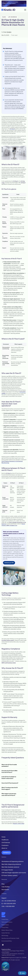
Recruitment (5, 889)
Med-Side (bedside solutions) (10, 867)
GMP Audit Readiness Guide (9, 662)
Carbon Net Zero (6, 933)
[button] (24, 10)
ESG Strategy (5, 935)
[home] (8, 10)
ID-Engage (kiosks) (7, 870)
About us (4, 848)
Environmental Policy (7, 941)
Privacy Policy (5, 927)
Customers (5, 845)
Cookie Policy (5, 919)
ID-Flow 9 (23, 182)
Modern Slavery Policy (7, 930)
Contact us (6, 852)
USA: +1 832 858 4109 (8, 906)
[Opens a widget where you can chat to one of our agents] (22, 973)
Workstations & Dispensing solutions (12, 861)
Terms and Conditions (7, 922)
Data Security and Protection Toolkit (10, 938)
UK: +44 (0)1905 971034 (9, 901)
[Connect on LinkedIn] (3, 945)
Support (4, 898)
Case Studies (5, 887)
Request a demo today (18, 823)
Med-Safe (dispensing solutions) (11, 864)
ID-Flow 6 (12, 128)
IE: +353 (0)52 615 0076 (9, 903)
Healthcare (5, 840)
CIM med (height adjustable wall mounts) (14, 872)
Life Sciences (6, 842)
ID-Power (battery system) (9, 875)
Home (3, 837)
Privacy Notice (5, 924)
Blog (3, 884)
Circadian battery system (8, 640)
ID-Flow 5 (15, 181)
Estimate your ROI (9, 562)
